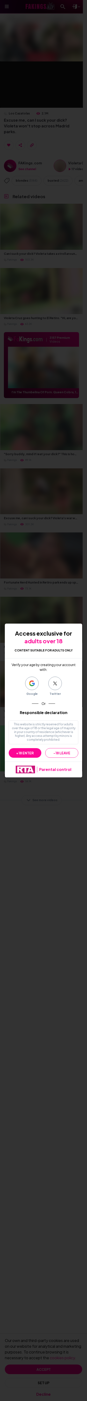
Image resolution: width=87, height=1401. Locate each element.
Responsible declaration (43, 712)
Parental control (55, 769)
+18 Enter (25, 753)
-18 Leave (61, 753)
